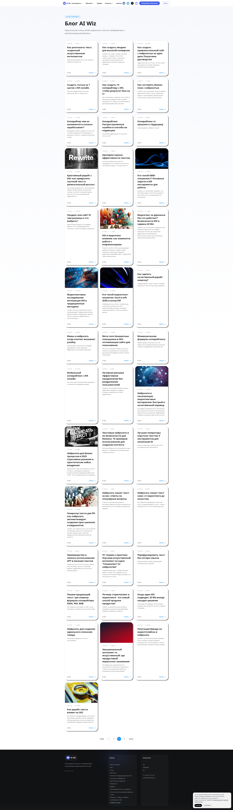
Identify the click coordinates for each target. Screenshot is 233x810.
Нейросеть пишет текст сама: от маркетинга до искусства (150, 495)
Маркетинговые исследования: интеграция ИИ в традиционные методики (77, 300)
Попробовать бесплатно (149, 3)
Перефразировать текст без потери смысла (151, 556)
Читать (92, 73)
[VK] (124, 3)
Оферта (112, 786)
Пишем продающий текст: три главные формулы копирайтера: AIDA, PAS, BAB (80, 599)
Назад (102, 739)
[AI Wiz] (67, 3)
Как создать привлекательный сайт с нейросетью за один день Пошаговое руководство (150, 53)
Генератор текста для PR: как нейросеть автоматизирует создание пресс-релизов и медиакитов (81, 519)
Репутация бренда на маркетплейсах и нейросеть (149, 631)
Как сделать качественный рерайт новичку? (150, 277)
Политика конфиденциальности (121, 776)
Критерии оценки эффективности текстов (116, 156)
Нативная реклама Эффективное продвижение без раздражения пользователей (113, 378)
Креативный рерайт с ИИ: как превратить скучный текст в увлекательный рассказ (80, 180)
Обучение (89, 3)
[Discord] (136, 3)
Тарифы (99, 3)
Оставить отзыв (115, 802)
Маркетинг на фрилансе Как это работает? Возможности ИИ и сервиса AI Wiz (151, 219)
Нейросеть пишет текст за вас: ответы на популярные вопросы (115, 495)
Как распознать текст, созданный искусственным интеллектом (79, 52)
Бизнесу (119, 3)
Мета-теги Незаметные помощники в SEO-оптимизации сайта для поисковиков (116, 341)
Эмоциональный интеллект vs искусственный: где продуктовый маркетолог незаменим (116, 655)
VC (144, 770)
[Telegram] (128, 3)
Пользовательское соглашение (120, 789)
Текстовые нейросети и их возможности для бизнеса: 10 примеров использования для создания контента (115, 438)
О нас (112, 770)
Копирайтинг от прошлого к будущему (150, 123)
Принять (198, 805)
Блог (111, 767)
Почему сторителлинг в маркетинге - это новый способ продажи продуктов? (116, 599)
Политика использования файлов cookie (121, 793)
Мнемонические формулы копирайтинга (151, 338)
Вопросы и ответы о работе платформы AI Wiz (119, 798)
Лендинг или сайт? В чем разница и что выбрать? (79, 217)
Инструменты (76, 3)
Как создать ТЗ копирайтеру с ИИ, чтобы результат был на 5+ (116, 89)
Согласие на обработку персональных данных (117, 779)
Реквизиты (113, 784)
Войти (166, 3)
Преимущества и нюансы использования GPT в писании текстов (80, 557)
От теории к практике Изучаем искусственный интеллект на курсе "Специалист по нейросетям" (116, 560)
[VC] (132, 3)
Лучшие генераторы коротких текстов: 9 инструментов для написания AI (149, 437)
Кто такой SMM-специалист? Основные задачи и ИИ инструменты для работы (150, 181)
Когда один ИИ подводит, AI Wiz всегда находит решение (150, 597)
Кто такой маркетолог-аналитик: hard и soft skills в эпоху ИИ (115, 297)
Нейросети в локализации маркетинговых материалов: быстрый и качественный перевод (151, 399)
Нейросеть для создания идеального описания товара (81, 631)
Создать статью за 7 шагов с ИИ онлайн (78, 86)
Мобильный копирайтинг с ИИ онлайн (77, 375)
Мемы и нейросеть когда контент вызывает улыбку (81, 339)
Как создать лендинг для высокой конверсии (116, 49)
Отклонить (207, 805)
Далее (131, 739)
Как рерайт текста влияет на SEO (77, 711)
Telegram (146, 767)
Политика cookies (217, 800)
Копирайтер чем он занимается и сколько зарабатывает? (80, 124)
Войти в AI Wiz (115, 764)
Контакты (108, 3)
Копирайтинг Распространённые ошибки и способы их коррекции (114, 126)
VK (144, 764)
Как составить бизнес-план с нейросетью (150, 86)
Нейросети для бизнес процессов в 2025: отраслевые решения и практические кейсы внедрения (80, 459)
